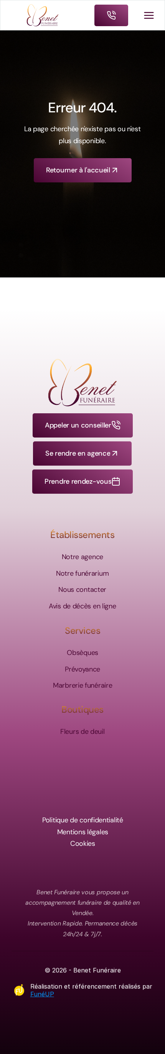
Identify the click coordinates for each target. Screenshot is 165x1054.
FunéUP (42, 994)
